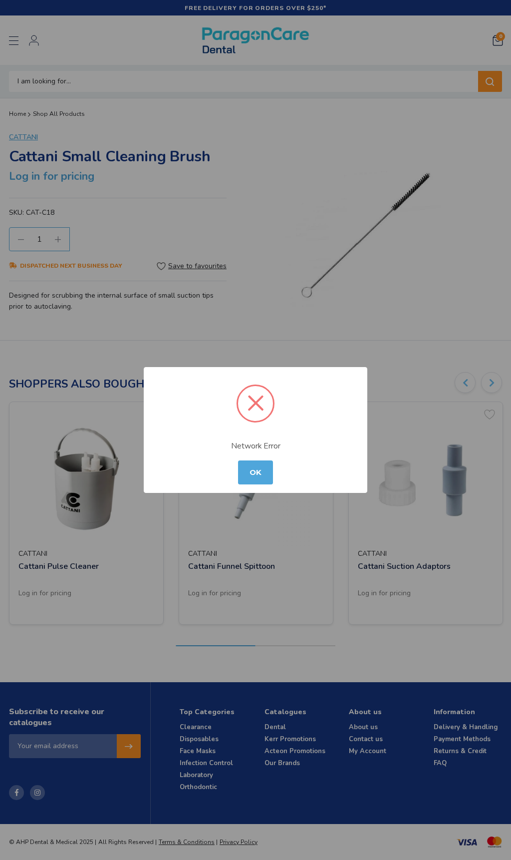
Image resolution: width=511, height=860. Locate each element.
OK (255, 472)
